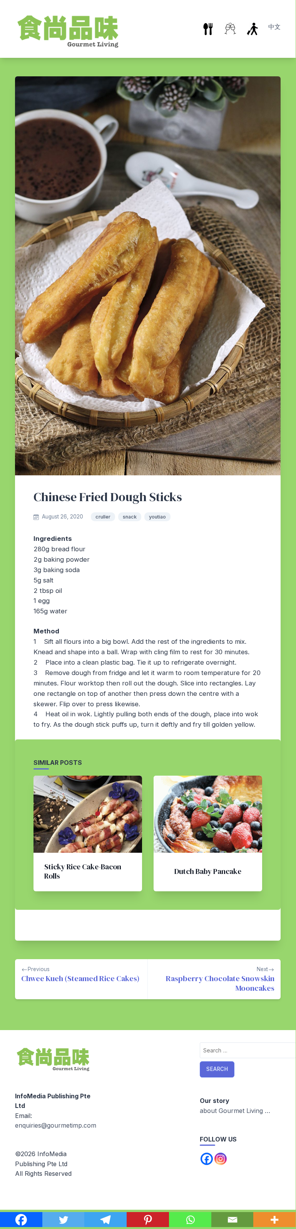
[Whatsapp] (190, 1219)
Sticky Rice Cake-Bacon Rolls (82, 871)
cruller (102, 517)
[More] (274, 1219)
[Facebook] (21, 1219)
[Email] (232, 1219)
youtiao (157, 517)
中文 (274, 26)
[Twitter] (63, 1219)
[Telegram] (105, 1219)
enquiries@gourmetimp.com (55, 1125)
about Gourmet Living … (235, 1111)
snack (130, 517)
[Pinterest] (148, 1219)
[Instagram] (220, 1159)
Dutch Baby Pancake (207, 871)
